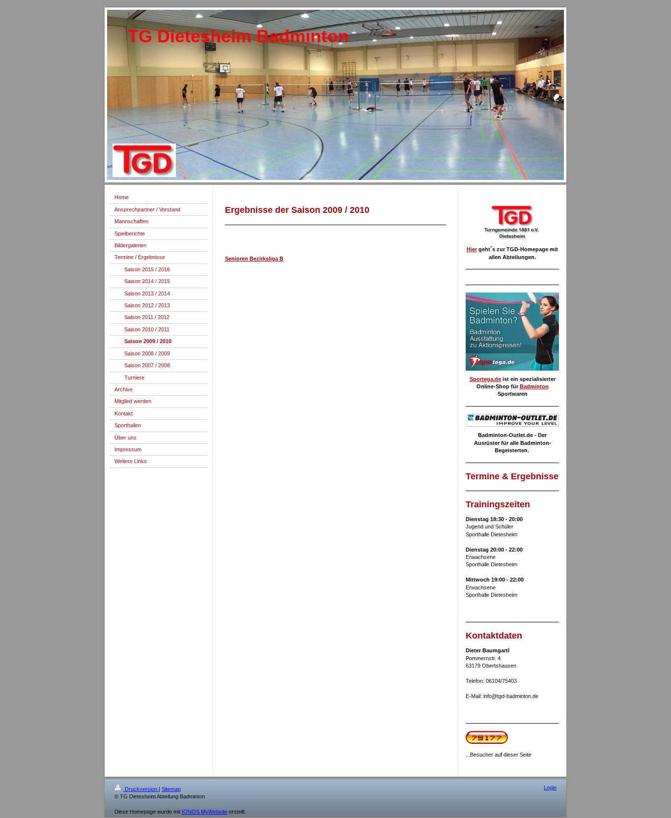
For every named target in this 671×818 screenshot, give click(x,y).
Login (550, 787)
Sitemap (171, 789)
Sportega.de (485, 379)
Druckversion (141, 789)
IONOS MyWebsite (204, 812)
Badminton (534, 386)
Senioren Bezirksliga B (254, 259)
